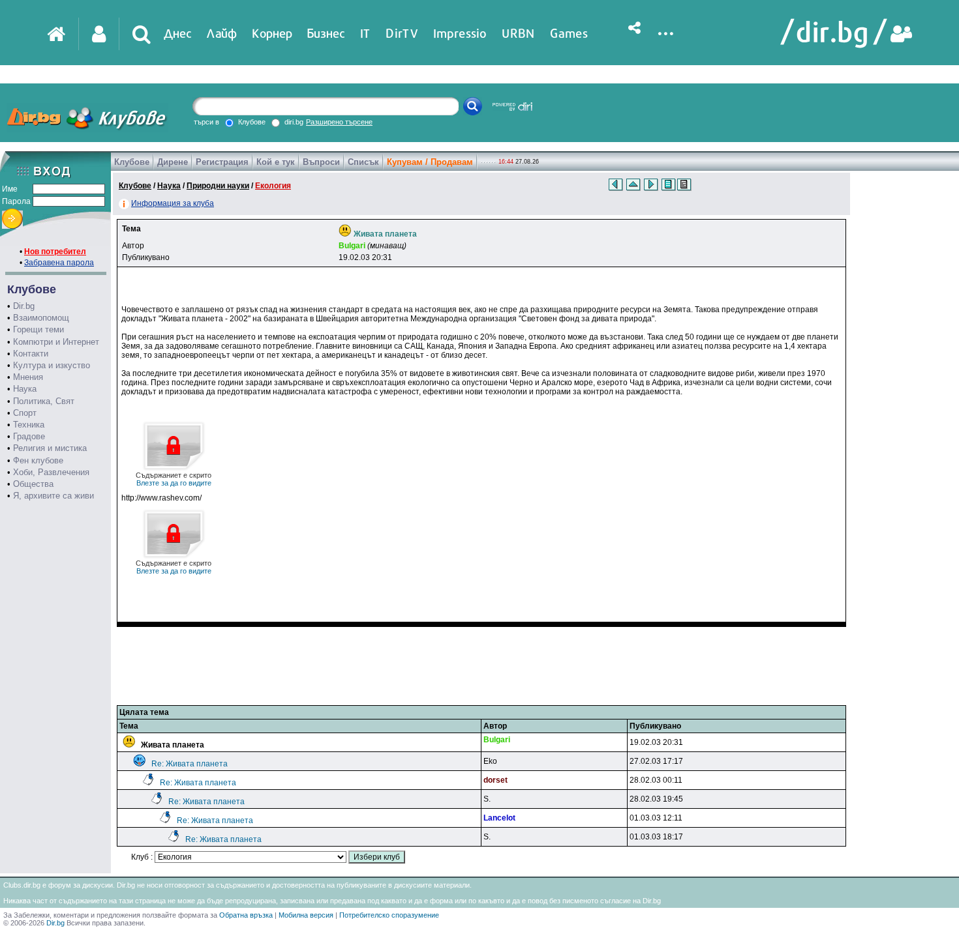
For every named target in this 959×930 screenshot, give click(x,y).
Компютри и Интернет (56, 342)
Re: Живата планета (189, 763)
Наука (25, 389)
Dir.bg (24, 306)
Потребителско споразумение (389, 915)
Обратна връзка (246, 915)
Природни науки (218, 185)
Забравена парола (59, 262)
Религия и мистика (50, 448)
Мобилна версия (306, 915)
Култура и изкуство (51, 365)
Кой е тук (275, 162)
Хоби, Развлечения (51, 472)
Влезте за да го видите (173, 479)
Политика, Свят (43, 401)
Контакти (30, 353)
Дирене (172, 162)
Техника (28, 424)
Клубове (131, 162)
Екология (273, 185)
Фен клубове (38, 460)
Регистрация (222, 162)
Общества (33, 484)
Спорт (25, 413)
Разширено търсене (339, 122)
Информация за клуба (172, 203)
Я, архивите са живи (53, 496)
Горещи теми (38, 329)
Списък (363, 162)
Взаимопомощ (41, 318)
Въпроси (321, 162)
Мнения (28, 377)
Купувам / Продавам (430, 162)
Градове (29, 436)
